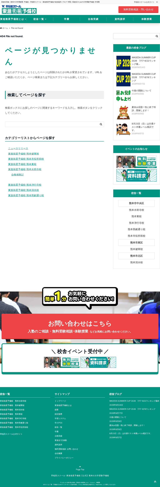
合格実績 (93, 18)
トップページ (60, 401)
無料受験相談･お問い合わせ (66, 449)
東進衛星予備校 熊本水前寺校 (24, 169)
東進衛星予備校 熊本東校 (22, 164)
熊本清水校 (136, 262)
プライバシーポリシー (64, 458)
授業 (56, 409)
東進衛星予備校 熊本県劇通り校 (26, 195)
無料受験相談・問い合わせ (138, 9)
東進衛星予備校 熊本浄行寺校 (24, 184)
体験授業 (146, 18)
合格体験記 (17, 174)
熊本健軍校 (136, 249)
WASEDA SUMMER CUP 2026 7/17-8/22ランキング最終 (134, 401)
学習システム (60, 418)
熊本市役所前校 (136, 235)
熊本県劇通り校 (136, 229)
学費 (66, 18)
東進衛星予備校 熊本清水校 (23, 190)
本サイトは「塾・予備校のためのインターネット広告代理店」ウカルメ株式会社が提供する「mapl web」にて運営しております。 (80, 484)
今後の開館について (117, 417)
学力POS (58, 423)
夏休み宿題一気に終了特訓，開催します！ (127, 425)
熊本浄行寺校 (136, 222)
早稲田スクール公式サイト (144, 2)
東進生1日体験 (61, 440)
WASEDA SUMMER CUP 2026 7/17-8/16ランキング (132, 409)
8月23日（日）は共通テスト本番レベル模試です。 (130, 433)
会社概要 (58, 453)
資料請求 (120, 18)
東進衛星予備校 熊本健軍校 (23, 153)
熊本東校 (137, 216)
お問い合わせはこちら (80, 326)
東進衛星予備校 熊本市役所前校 (26, 158)
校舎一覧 (38, 18)
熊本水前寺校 (136, 209)
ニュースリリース (18, 148)
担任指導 (58, 414)
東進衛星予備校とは (12, 18)
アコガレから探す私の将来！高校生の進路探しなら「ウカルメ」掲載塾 (80, 482)
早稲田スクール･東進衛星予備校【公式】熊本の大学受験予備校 (80, 475)
